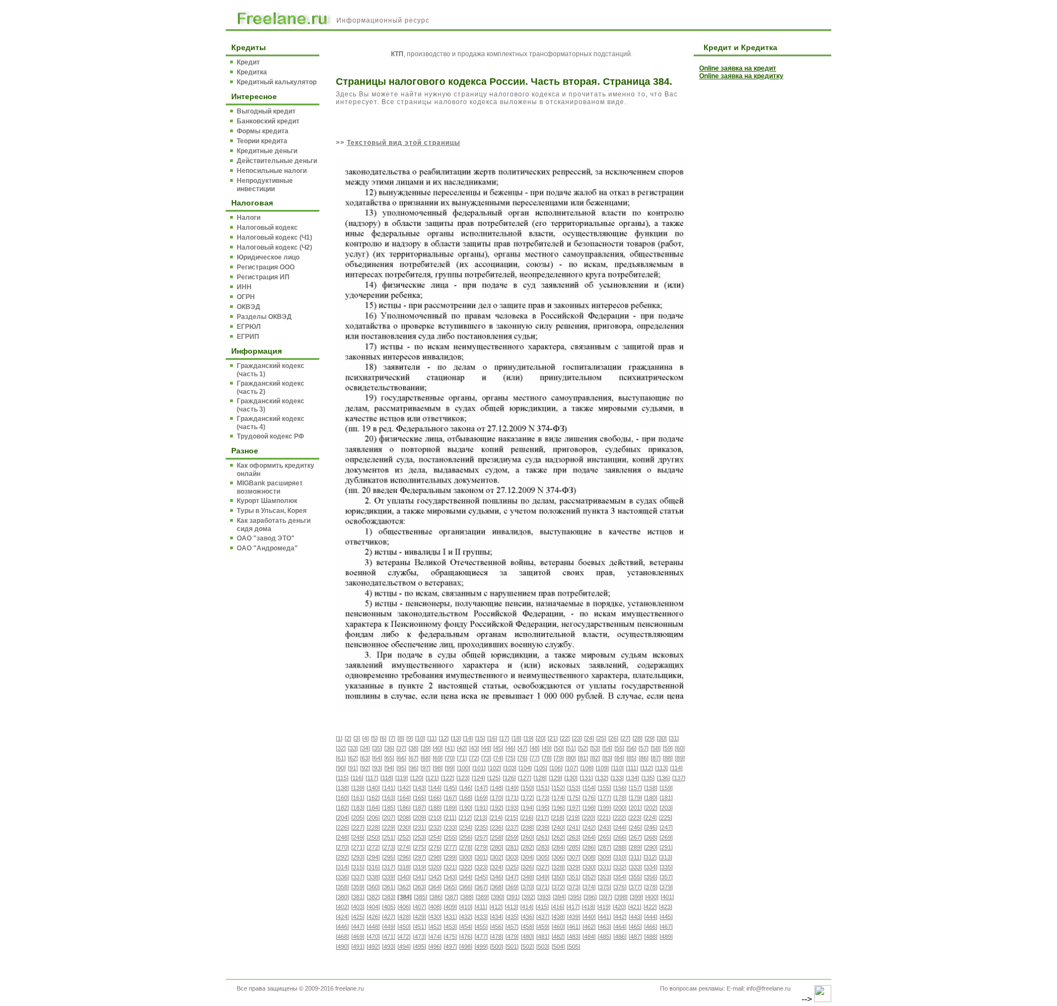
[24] (589, 738)
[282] (527, 847)
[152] (558, 788)
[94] (389, 768)
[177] (604, 797)
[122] (447, 778)
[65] (389, 758)
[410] (465, 907)
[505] (573, 946)
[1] (339, 738)
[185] (388, 807)
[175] (573, 797)
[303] (512, 857)
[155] (604, 788)
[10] (420, 738)
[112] (646, 768)
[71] (462, 758)
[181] (666, 797)
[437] (542, 916)
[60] (680, 748)
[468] (342, 936)
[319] (419, 867)
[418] (588, 907)
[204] (342, 817)
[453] (450, 926)
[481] (542, 936)
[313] (665, 857)
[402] (342, 907)
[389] (482, 897)
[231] (419, 827)
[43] (474, 748)
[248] (342, 837)
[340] (404, 877)
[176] (589, 797)
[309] (604, 857)
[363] (419, 887)
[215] (511, 817)
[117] (372, 778)
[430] (435, 916)
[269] (666, 837)
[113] (661, 768)
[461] (573, 926)
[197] (573, 807)
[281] (512, 847)
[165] (419, 797)
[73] (486, 758)
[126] (509, 778)
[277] (450, 847)
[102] (494, 768)
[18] (516, 738)
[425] (357, 916)
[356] (650, 877)
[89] (680, 758)
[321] (450, 867)
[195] (542, 807)
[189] (450, 807)
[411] (481, 907)
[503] (542, 946)
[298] (435, 857)
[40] (438, 748)
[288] (619, 847)
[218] (557, 817)
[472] (404, 936)
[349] (542, 877)
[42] (462, 748)
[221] (604, 817)
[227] (357, 827)
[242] (589, 827)
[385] (420, 897)
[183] (357, 807)
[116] (357, 778)
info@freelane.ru (769, 988)
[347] (512, 877)
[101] (479, 768)
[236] (496, 827)
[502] (527, 946)
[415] (542, 907)
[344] (465, 877)
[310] (619, 857)
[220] (588, 817)
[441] (604, 916)
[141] (388, 788)
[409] (450, 907)
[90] (341, 768)
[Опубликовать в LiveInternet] (717, 17)
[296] (404, 857)
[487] (635, 936)
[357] (666, 877)
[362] (404, 887)
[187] (419, 807)
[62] (353, 758)
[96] (413, 768)
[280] (496, 847)
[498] (465, 946)
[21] (553, 738)
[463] (604, 926)
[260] (527, 837)
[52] (583, 748)
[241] (573, 827)
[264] (589, 837)
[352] (589, 877)
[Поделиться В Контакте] (785, 17)
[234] (465, 827)
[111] (632, 768)
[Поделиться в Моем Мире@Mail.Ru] (751, 17)
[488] (650, 936)
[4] (365, 738)
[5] (374, 738)
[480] (527, 936)
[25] (601, 738)
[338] (373, 877)
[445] (666, 916)
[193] (512, 807)
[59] (668, 748)
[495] (419, 946)
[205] (357, 817)
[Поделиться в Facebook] (700, 17)
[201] (635, 807)
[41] (450, 748)
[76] (522, 758)
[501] (512, 946)
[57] (644, 748)
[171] (512, 797)
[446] (342, 926)
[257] (481, 837)
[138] (342, 788)
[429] (419, 916)
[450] (404, 926)
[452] (435, 926)
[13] (456, 738)
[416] (557, 907)
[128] (540, 778)
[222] (619, 817)
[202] (650, 807)
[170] (496, 797)
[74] (498, 758)
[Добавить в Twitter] (768, 17)
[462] (589, 926)
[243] (604, 827)
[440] (589, 916)
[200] (619, 807)
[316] (373, 867)
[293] (357, 857)
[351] (573, 877)
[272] (373, 847)
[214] (496, 817)
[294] (373, 857)
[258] (496, 837)
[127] (524, 778)
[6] (383, 738)
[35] (377, 748)
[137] (678, 778)
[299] (450, 857)
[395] (574, 897)
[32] (341, 748)
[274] (404, 847)
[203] (666, 807)
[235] (481, 827)
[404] (373, 907)
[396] (590, 897)
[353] (604, 877)
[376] (619, 887)
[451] (419, 926)
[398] (621, 897)
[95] (401, 768)
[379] (666, 887)
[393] (544, 897)
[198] (589, 807)
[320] (435, 867)
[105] (540, 768)
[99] (450, 768)
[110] (617, 768)
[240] (558, 827)
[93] (377, 768)
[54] (607, 748)
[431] (450, 916)
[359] (357, 887)
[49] (547, 748)
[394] (559, 897)
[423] (665, 907)
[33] (353, 748)
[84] (619, 758)
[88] (668, 758)
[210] (435, 817)
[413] (511, 907)
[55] (619, 748)
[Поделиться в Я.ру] (819, 17)
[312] (650, 857)
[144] (435, 788)
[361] (388, 887)
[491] (357, 946)
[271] (357, 847)
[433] (481, 916)
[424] (342, 916)
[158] (650, 788)
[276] (435, 847)
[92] (365, 768)
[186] (404, 807)
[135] (648, 778)
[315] (357, 867)
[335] (666, 867)
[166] (435, 797)
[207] (388, 817)
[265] (604, 837)
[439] (573, 916)
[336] (342, 877)
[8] (400, 738)
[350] (558, 877)
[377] (635, 887)
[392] (528, 897)
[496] (435, 946)
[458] (527, 926)
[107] (571, 768)
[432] (465, 916)
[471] (388, 936)
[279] (481, 847)
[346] (496, 877)
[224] (650, 817)
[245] (635, 827)
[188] (435, 807)
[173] (542, 797)
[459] (542, 926)
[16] (492, 738)
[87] (656, 758)
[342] (435, 877)
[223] (634, 817)
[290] (650, 847)
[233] (450, 827)
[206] (373, 817)
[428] (404, 916)
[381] (357, 897)
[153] (573, 788)
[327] (542, 867)
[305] (542, 857)
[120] (416, 778)
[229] (388, 827)
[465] (635, 926)
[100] (463, 768)
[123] (463, 778)
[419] (604, 907)
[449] (388, 926)
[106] (556, 768)
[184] (373, 807)
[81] (583, 758)
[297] (419, 857)
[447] (357, 926)
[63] (365, 758)
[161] (357, 797)
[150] (527, 788)
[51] (571, 748)
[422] (650, 907)
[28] (637, 738)
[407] (419, 907)
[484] (589, 936)
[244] (619, 827)
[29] (650, 738)
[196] (558, 807)
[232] (435, 827)
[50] (559, 748)
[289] (635, 847)
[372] (558, 887)
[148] (496, 788)
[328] (558, 867)
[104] (525, 768)
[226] (342, 827)
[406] (404, 907)
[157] (635, 788)
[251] (388, 837)
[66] (401, 758)
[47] (522, 748)
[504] (558, 946)
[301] (481, 857)
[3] (356, 738)
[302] (496, 857)
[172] (527, 797)
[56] (631, 748)
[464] (619, 926)
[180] (650, 797)
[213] (480, 817)
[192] (496, 807)
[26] (613, 738)
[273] (388, 847)
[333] (635, 867)
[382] (373, 897)
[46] (510, 748)
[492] (373, 946)
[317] (388, 867)
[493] (388, 946)
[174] (558, 797)
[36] (389, 748)
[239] (542, 827)
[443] (635, 916)
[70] (450, 758)
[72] (474, 758)
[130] (570, 778)
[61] (341, 758)
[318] (404, 867)
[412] (496, 907)
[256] (465, 837)
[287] (604, 847)
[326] (527, 867)
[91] (353, 768)
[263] (573, 837)
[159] (666, 788)
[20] (541, 738)
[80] (571, 758)
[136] (663, 778)
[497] (450, 946)
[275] (419, 847)
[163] (388, 797)
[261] (542, 837)
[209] (419, 817)
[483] (573, 936)
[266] (619, 837)
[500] (496, 946)
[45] (498, 748)
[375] (604, 887)
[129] (555, 778)
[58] (656, 748)
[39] (426, 748)
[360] (373, 887)
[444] (650, 916)
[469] (357, 936)
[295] (388, 857)
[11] (432, 738)
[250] (373, 837)
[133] (617, 778)
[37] (401, 748)
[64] (377, 758)
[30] (662, 738)
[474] (435, 936)
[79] (559, 758)
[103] (509, 768)
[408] (435, 907)
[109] (602, 768)
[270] (342, 847)
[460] (558, 926)
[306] (558, 857)
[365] (450, 887)
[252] (404, 837)
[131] (586, 778)
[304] (527, 857)
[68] (426, 758)
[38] (413, 748)
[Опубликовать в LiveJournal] (734, 17)
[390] (497, 897)
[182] (342, 807)
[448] (373, 926)
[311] (635, 857)
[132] (601, 778)
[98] (438, 768)
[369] (512, 887)
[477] (481, 936)
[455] (481, 926)
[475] (450, 936)
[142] (404, 788)
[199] (604, 807)
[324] (496, 867)
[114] (676, 768)
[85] (631, 758)
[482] (558, 936)
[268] (650, 837)
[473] (419, 936)
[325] (512, 867)
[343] (450, 877)
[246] (650, 827)
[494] (404, 946)
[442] (619, 916)
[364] (435, 887)
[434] (496, 916)
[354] (619, 877)
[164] (404, 797)
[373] (573, 887)
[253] (419, 837)
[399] (636, 897)
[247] (666, 827)
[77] (535, 758)
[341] (419, 877)
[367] (481, 887)
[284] (558, 847)
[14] (468, 738)
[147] (481, 788)
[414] (526, 907)
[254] (435, 837)
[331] (604, 867)
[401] (667, 897)
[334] (650, 867)
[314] (342, 867)
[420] (619, 907)
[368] (496, 887)
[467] (666, 926)
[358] (342, 887)
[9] (409, 738)
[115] (342, 778)
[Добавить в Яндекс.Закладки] (802, 17)
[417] (573, 907)
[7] (392, 738)
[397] (605, 897)
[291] (666, 847)
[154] (589, 788)
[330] (589, 867)
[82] (595, 758)
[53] (595, 748)
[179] (635, 797)
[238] (527, 827)
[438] (558, 916)
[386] (436, 897)
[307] (573, 857)
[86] (644, 758)
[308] (589, 857)
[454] (465, 926)
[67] (413, 758)
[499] (481, 946)
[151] (542, 788)
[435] (512, 916)
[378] (650, 887)
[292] (342, 857)
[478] (496, 936)
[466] (650, 926)
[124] (478, 778)
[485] (604, 936)
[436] (527, 916)
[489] (666, 936)
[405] (388, 907)
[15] (480, 738)
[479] (512, 936)
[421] (634, 907)
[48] (535, 748)
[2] (348, 738)
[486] (619, 936)
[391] (513, 897)
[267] (635, 837)
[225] (665, 817)
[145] (450, 788)
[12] (444, 738)
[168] (465, 797)
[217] (542, 817)
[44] (486, 748)
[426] (373, 916)
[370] (527, 887)
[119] (401, 778)
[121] (432, 778)
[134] (632, 778)
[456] (496, 926)
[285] (573, 847)
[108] (586, 768)
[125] (493, 778)
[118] (386, 778)
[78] (547, 758)
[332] (619, 867)
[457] (512, 926)
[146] (465, 788)
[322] (465, 867)
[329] (573, 867)
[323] (481, 867)
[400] (651, 897)
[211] (450, 817)
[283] (542, 847)
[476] (465, 936)
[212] (465, 817)
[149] (512, 788)
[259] (512, 837)
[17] (504, 738)
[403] (357, 907)
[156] (619, 788)
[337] (357, 877)
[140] (373, 788)
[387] (451, 897)
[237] (512, 827)
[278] (465, 847)
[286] (589, 847)
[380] (342, 897)
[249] (357, 837)
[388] (466, 897)
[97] (426, 768)
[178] (619, 797)
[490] (342, 946)
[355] (635, 877)
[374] (589, 887)
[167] (450, 797)
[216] (526, 817)
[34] (365, 748)
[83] (607, 758)
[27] (625, 738)
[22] (565, 738)
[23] (577, 738)
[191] (481, 807)
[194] (527, 807)
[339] (388, 877)
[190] (465, 807)
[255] (450, 837)
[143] (419, 788)
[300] (465, 857)
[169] (481, 797)
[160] (342, 797)
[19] (528, 738)
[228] (373, 827)
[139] (357, 788)
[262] (558, 837)
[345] (481, 877)
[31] (674, 738)
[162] (373, 797)
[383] (388, 897)
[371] (542, 887)
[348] (527, 877)
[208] (404, 817)
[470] (373, 936)
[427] (388, 916)
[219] (573, 817)
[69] (438, 758)
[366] (465, 887)
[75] (510, 758)
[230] (404, 827)
